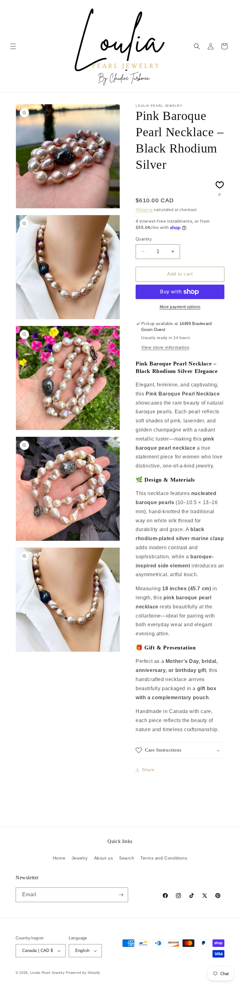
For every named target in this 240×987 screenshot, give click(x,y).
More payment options (180, 307)
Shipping (144, 210)
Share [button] (148, 769)
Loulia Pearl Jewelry (47, 972)
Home (59, 857)
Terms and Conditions (163, 857)
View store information (165, 347)
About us (103, 857)
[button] (13, 46)
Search (126, 857)
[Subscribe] (121, 894)
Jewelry (80, 857)
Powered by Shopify (83, 972)
